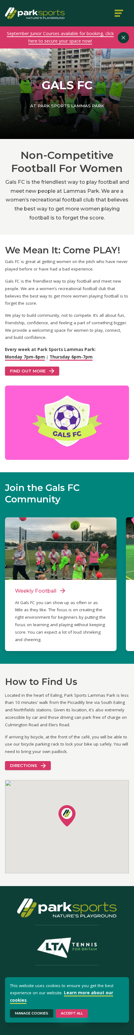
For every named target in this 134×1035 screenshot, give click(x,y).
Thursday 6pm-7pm (71, 357)
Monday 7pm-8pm (25, 357)
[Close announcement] (123, 37)
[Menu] (119, 13)
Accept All (72, 1013)
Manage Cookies (31, 1013)
